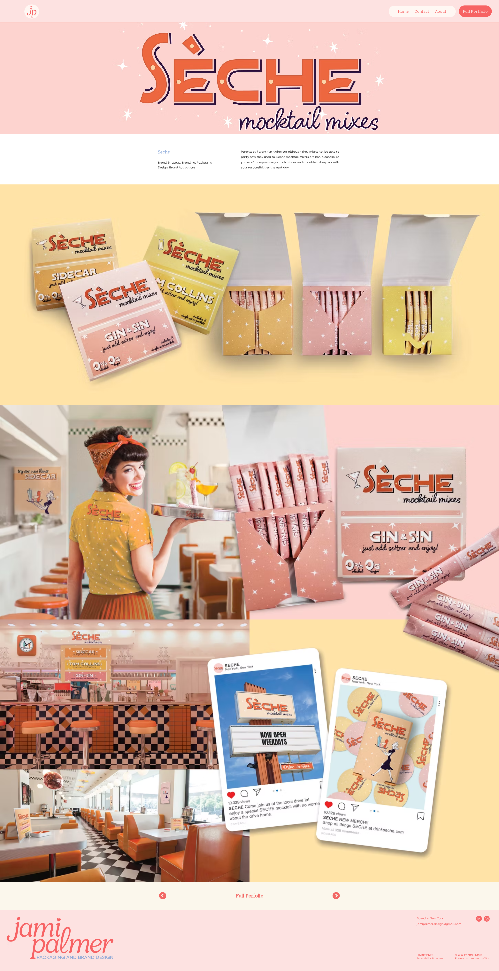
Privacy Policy (425, 955)
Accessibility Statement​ (430, 958)
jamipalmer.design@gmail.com (439, 924)
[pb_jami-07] (479, 919)
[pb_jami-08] (487, 919)
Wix (486, 958)
